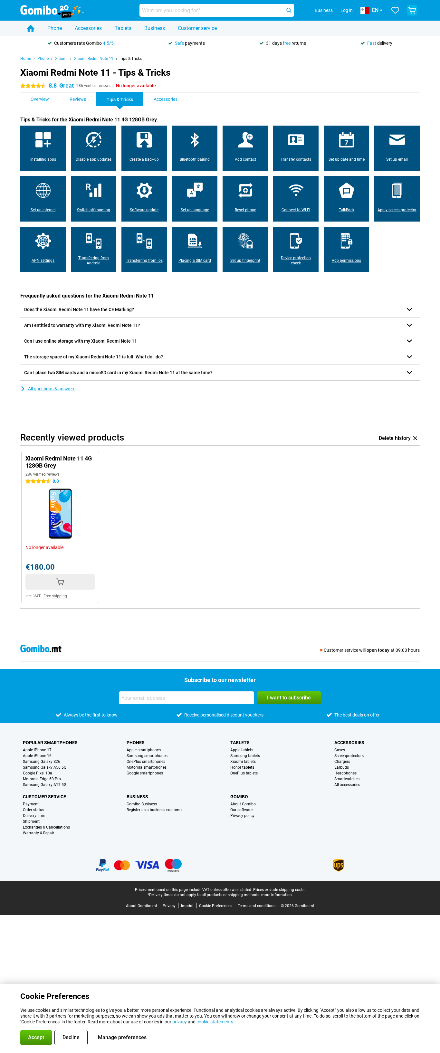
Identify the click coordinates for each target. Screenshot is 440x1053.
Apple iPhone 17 (37, 750)
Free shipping (55, 596)
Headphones (345, 773)
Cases (339, 750)
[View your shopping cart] (412, 10)
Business (154, 28)
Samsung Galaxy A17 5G (44, 785)
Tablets (123, 28)
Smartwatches (346, 779)
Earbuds (341, 767)
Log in (346, 10)
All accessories (347, 785)
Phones (136, 742)
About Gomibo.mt (141, 906)
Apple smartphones (144, 750)
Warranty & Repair (38, 833)
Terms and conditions (256, 906)
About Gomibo (243, 804)
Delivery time (34, 815)
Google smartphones (145, 773)
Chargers (342, 761)
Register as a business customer (155, 810)
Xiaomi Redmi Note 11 (93, 58)
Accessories (88, 28)
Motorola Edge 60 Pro (42, 779)
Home (25, 58)
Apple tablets (241, 750)
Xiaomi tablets (243, 761)
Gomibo (239, 796)
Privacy (169, 906)
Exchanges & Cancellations (46, 827)
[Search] (289, 10)
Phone (54, 28)
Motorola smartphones (147, 767)
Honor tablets (242, 767)
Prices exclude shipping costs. (279, 889)
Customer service (197, 28)
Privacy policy (242, 815)
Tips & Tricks (131, 58)
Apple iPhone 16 (37, 756)
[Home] (30, 28)
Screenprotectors (349, 756)
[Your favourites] (395, 10)
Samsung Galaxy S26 (41, 761)
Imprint (187, 906)
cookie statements (214, 1021)
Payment (31, 804)
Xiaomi (61, 58)
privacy (179, 1021)
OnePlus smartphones (146, 761)
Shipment (31, 821)
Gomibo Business (142, 804)
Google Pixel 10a (37, 773)
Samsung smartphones (147, 756)
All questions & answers (51, 388)
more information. (277, 895)
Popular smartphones (50, 742)
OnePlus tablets (244, 773)
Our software (241, 810)
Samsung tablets (245, 756)
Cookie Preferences (215, 906)
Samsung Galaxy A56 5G (44, 767)
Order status (33, 810)
